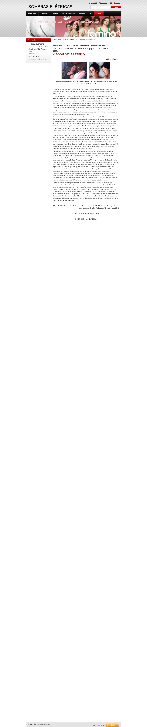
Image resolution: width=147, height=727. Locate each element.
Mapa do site (103, 3)
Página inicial (57, 39)
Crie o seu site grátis (99, 725)
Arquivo (65, 39)
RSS (111, 3)
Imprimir (117, 3)
